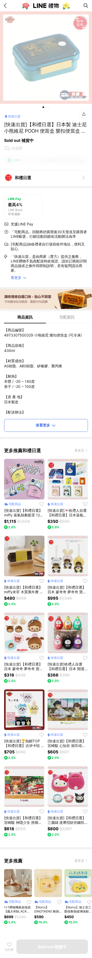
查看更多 (43, 425)
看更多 (79, 450)
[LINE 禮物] (46, 5)
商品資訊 (25, 317)
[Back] (6, 6)
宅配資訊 (67, 317)
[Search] (86, 6)
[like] (41, 504)
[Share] (84, 114)
